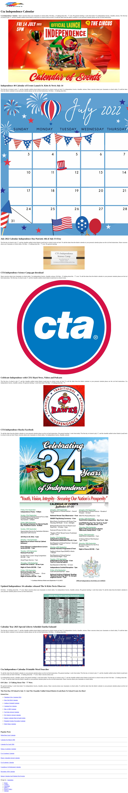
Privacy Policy (8, 789)
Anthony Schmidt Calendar (11, 703)
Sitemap (6, 791)
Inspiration (10, 780)
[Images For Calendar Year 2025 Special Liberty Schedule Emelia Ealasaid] (64, 609)
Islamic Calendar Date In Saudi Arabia (14, 718)
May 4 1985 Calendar (10, 709)
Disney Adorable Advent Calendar (10, 758)
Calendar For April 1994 (7, 744)
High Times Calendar (10, 724)
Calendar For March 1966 (8, 740)
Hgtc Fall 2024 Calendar (11, 700)
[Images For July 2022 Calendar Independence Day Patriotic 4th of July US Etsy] (64, 164)
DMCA (6, 787)
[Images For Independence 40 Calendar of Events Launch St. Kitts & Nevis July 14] (64, 51)
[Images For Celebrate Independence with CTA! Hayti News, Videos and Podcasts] (64, 327)
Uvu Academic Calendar (7, 753)
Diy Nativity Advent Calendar (12, 715)
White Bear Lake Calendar (8, 735)
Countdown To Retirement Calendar (11, 767)
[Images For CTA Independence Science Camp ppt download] (64, 258)
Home (6, 783)
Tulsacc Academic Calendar (8, 749)
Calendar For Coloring (10, 706)
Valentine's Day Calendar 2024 (12, 697)
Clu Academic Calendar (7, 762)
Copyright (7, 786)
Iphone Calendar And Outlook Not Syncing (13, 776)
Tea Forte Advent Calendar (11, 712)
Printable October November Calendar (14, 721)
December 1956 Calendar (8, 771)
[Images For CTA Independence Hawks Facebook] (64, 406)
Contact (6, 784)
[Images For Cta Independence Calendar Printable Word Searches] (64, 650)
